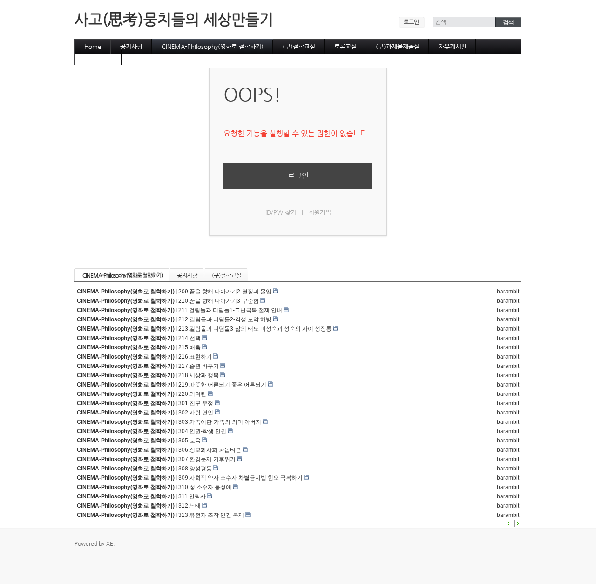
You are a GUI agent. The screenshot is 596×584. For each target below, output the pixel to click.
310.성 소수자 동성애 (204, 487)
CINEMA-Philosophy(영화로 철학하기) (213, 46)
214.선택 (189, 338)
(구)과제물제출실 (398, 46)
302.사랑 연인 (195, 412)
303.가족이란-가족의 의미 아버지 (219, 422)
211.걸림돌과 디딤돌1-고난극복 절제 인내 (230, 310)
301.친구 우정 (195, 403)
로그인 (411, 22)
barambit (508, 291)
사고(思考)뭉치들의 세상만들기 (173, 19)
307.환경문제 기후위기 (207, 459)
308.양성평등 (195, 468)
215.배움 (189, 347)
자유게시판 (453, 46)
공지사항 (131, 46)
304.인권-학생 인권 (202, 431)
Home (92, 46)
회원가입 (320, 212)
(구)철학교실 (299, 46)
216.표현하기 (195, 356)
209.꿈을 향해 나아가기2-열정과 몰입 (224, 291)
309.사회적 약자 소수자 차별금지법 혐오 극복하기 (240, 478)
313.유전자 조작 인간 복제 (211, 515)
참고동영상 (98, 57)
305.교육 (189, 440)
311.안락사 (192, 496)
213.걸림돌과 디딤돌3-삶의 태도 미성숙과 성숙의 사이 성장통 (255, 329)
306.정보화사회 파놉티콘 (209, 450)
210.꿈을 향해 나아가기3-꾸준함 (218, 301)
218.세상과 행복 (198, 375)
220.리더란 (192, 394)
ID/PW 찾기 (280, 212)
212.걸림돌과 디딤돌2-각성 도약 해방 (224, 319)
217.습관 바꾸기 (198, 366)
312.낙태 (189, 506)
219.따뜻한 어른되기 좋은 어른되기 (222, 384)
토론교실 (345, 46)
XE (109, 543)
